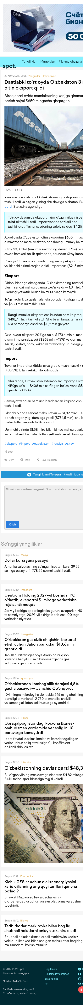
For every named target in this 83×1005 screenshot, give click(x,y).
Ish (46, 983)
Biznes (24, 718)
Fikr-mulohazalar (70, 61)
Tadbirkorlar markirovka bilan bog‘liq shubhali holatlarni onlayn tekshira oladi (40, 928)
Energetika (27, 634)
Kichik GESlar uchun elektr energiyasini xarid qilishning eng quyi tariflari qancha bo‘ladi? (40, 886)
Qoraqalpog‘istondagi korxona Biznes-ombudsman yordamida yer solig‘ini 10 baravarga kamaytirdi (39, 728)
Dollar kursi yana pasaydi (26, 560)
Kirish (12, 524)
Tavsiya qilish (49, 460)
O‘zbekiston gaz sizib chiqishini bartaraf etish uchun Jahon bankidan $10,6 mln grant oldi (40, 644)
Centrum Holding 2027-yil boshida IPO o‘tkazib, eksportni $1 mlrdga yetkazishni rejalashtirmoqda (41, 600)
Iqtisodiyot (26, 678)
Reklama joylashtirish (57, 973)
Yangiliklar (29, 61)
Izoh (27, 460)
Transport (26, 589)
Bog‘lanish (51, 969)
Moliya (25, 555)
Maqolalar (47, 61)
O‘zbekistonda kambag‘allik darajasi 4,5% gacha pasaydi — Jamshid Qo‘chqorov (41, 686)
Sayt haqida (51, 978)
